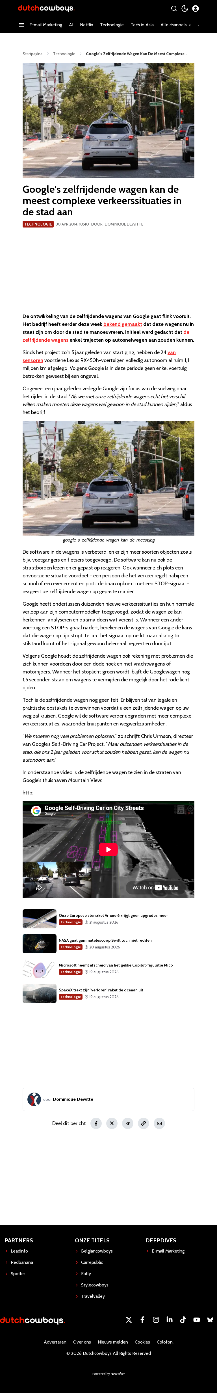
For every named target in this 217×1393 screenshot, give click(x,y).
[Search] (174, 8)
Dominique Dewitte (124, 224)
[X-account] (128, 1319)
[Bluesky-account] (210, 1319)
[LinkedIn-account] (169, 1319)
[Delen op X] (112, 1123)
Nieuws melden (113, 1342)
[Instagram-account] (156, 1319)
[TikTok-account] (183, 1319)
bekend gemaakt (122, 324)
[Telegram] (127, 1123)
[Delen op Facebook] (96, 1123)
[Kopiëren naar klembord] (143, 1123)
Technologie (112, 24)
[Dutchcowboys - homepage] (46, 8)
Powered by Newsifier (108, 1374)
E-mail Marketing (45, 24)
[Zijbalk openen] (21, 24)
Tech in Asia (142, 24)
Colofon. (165, 1342)
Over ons (82, 1342)
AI (71, 24)
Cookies (142, 1342)
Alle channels (173, 24)
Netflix (86, 24)
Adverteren (55, 1342)
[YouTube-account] (196, 1319)
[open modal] (195, 8)
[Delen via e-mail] (159, 1123)
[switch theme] (185, 8)
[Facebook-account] (142, 1319)
